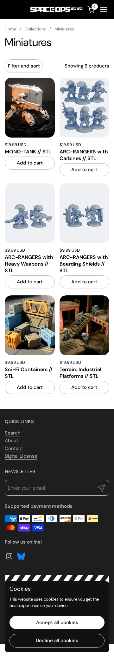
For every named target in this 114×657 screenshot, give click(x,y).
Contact (14, 448)
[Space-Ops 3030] (56, 9)
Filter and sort (24, 66)
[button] (92, 10)
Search (13, 433)
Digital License (21, 456)
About (11, 440)
